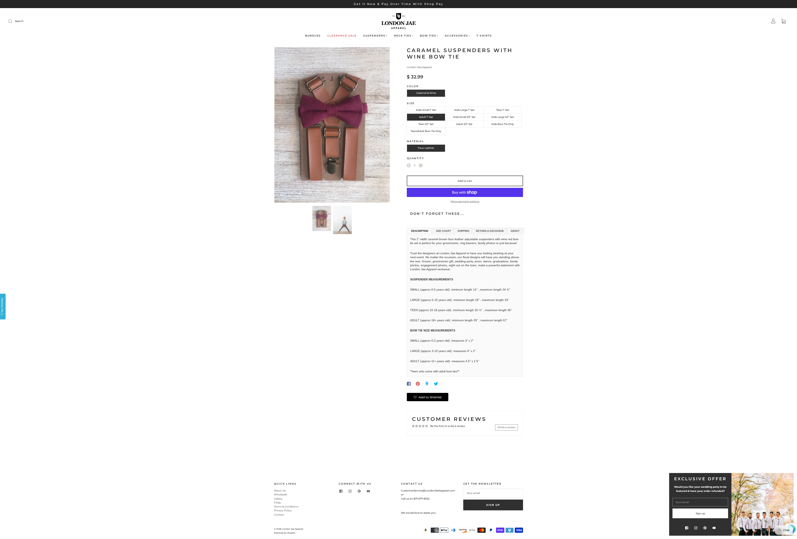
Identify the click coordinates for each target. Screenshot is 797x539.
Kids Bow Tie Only (502, 124)
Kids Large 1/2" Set (502, 117)
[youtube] (368, 491)
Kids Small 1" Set (426, 109)
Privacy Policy (283, 510)
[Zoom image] (332, 125)
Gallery (278, 498)
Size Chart (443, 231)
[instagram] (349, 491)
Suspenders (374, 35)
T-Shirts (484, 35)
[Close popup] (789, 477)
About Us (280, 490)
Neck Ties (402, 35)
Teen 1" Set (502, 109)
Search (19, 21)
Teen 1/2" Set (426, 124)
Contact (279, 514)
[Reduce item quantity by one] (408, 166)
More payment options (465, 201)
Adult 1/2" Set (464, 124)
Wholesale (280, 494)
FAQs (277, 502)
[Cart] (783, 21)
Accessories (456, 35)
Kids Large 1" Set (464, 109)
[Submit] (12, 21)
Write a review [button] (507, 427)
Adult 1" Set (426, 117)
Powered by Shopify (284, 533)
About (515, 231)
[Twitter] (436, 383)
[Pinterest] (417, 383)
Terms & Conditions (286, 506)
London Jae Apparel (419, 67)
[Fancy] (427, 383)
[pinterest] (359, 491)
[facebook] (340, 491)
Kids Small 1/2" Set (464, 117)
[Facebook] (408, 383)
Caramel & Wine (426, 92)
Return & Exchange (490, 231)
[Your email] (493, 493)
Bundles (313, 35)
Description (419, 231)
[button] (285, 125)
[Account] (773, 21)
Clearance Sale (342, 35)
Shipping (463, 231)
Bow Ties (428, 35)
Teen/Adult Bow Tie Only (426, 131)
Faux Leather (426, 147)
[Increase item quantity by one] (420, 166)
